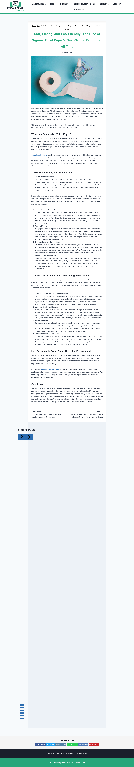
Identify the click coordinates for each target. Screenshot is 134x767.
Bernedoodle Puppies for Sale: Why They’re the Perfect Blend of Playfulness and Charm (87, 414)
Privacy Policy (81, 754)
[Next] (29, 437)
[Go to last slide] (21, 437)
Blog (67, 29)
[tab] (22, 705)
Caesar (65, 52)
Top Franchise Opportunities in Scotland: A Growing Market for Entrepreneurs (46, 414)
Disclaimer (70, 754)
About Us (50, 754)
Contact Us (78, 9)
